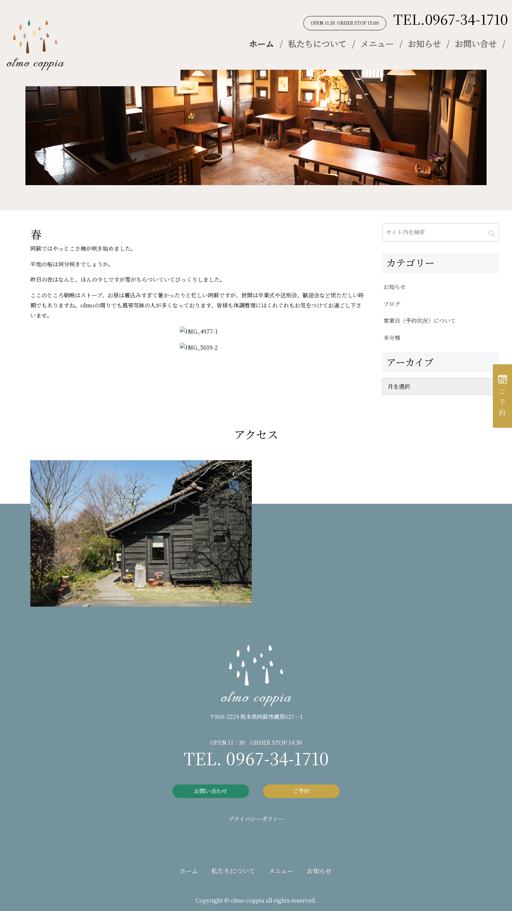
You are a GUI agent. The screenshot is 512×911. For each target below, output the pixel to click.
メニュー (377, 43)
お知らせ (424, 43)
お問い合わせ (210, 791)
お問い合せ (476, 43)
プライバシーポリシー (256, 819)
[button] (492, 233)
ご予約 (301, 791)
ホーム (261, 43)
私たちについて (317, 43)
